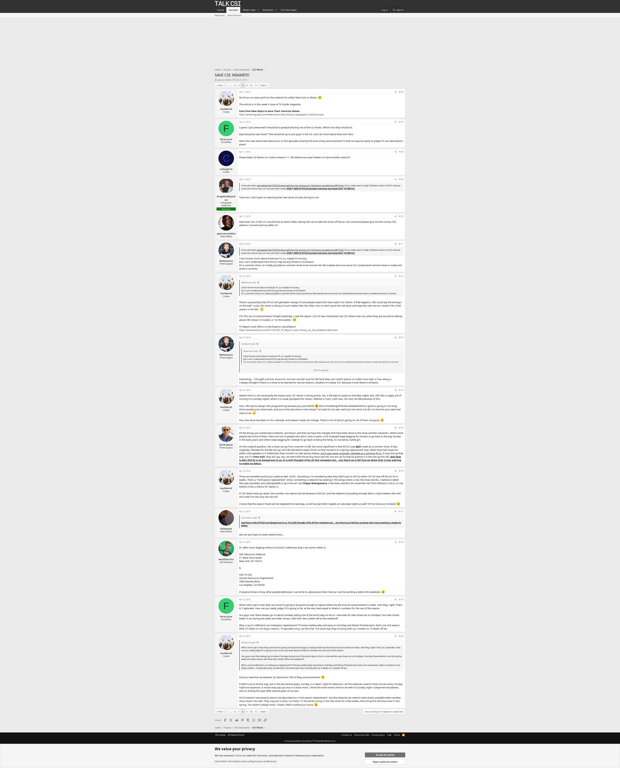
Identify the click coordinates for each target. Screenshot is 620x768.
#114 (401, 390)
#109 (401, 179)
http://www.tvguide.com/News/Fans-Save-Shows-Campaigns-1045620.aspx (281, 114)
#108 (401, 151)
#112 (401, 276)
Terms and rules (361, 734)
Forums (233, 9)
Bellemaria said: (248, 282)
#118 (401, 542)
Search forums (234, 15)
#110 (401, 216)
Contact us (346, 734)
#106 (401, 91)
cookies (238, 755)
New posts (220, 15)
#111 (401, 243)
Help (389, 734)
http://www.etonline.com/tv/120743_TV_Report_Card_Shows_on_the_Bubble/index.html (288, 330)
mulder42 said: (248, 343)
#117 (401, 511)
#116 (401, 471)
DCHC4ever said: (249, 517)
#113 (401, 337)
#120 (401, 636)
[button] (258, 10)
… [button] (231, 85)
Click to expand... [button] (321, 370)
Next (263, 85)
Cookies (221, 734)
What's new (249, 9)
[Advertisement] (310, 42)
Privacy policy (378, 734)
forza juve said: (248, 642)
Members (268, 9)
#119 (401, 599)
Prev (220, 85)
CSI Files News (289, 9)
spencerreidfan (224, 79)
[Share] (396, 92)
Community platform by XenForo (310, 741)
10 (251, 85)
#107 (401, 122)
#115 (401, 427)
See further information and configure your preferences (246, 761)
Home (220, 9)
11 (256, 85)
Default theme (237, 734)
